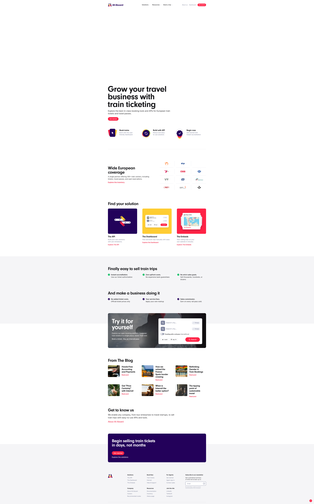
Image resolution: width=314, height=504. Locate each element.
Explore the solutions (120, 457)
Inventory (150, 493)
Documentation (151, 491)
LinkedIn (169, 491)
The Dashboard (132, 480)
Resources (156, 5)
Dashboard (192, 5)
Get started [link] (202, 5)
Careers (129, 493)
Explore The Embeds (184, 245)
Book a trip (167, 5)
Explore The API (113, 245)
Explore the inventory (116, 182)
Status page (150, 496)
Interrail (149, 480)
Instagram (169, 496)
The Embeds (131, 483)
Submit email (204, 484)
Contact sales (170, 483)
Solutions (145, 5)
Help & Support (151, 483)
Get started (170, 478)
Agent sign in (170, 480)
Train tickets (150, 478)
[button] (165, 339)
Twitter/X (169, 493)
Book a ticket (117, 339)
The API (129, 478)
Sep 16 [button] (174, 339)
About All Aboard (116, 421)
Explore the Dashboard (150, 242)
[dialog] (170, 5)
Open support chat (310, 500)
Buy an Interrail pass (131, 339)
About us (185, 5)
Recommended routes (134, 496)
